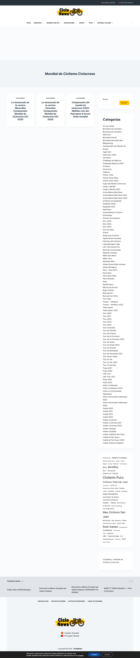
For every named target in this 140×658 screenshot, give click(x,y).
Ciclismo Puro (113, 477)
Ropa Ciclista (108, 290)
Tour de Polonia (109, 348)
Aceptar (94, 655)
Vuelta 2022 (108, 414)
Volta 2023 (107, 382)
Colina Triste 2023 (110, 181)
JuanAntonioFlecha (110, 500)
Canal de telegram (95, 601)
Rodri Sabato (110, 526)
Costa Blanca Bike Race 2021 (115, 195)
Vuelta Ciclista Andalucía (113, 443)
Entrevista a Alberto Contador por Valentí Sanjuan (52, 589)
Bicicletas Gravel (110, 137)
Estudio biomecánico (111, 218)
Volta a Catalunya (110, 385)
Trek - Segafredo (108, 533)
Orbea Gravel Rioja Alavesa (114, 264)
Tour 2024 (107, 325)
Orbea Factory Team (109, 523)
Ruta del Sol (108, 293)
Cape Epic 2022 (109, 155)
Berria (105, 467)
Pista (91, 23)
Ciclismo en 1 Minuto (110, 473)
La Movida (106, 506)
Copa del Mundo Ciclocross (114, 184)
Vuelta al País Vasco (111, 437)
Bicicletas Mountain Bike (113, 140)
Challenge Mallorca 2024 (113, 163)
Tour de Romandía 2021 (112, 354)
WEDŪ (124, 539)
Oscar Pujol (121, 523)
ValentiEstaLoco (108, 539)
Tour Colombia (109, 328)
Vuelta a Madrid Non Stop (113, 434)
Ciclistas (106, 166)
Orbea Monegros (110, 267)
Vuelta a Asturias (110, 420)
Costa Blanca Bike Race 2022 (115, 198)
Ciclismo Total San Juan (115, 482)
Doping (121, 488)
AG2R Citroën (107, 458)
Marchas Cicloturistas (112, 250)
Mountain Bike (69, 23)
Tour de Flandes (109, 330)
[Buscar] (132, 23)
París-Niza (107, 273)
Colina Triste (108, 175)
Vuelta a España (109, 431)
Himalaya (124, 491)
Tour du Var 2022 (110, 362)
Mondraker (106, 520)
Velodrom (118, 539)
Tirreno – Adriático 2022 (113, 305)
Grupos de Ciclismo (111, 235)
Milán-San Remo (109, 255)
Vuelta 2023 (108, 417)
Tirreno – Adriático (110, 302)
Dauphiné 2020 (109, 204)
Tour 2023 (107, 322)
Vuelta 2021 (108, 411)
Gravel (81, 23)
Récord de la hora (110, 287)
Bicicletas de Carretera (112, 129)
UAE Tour (107, 374)
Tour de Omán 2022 (111, 345)
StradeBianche (123, 527)
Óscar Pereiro (106, 542)
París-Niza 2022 (109, 276)
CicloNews (107, 559)
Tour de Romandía (110, 351)
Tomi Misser (116, 530)
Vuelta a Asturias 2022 (112, 425)
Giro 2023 (107, 227)
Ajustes (107, 655)
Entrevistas (107, 215)
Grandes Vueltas (52, 23)
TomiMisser (107, 530)
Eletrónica (107, 209)
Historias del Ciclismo (112, 241)
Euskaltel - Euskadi (114, 491)
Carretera (38, 23)
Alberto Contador (119, 458)
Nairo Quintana (116, 520)
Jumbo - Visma (109, 503)
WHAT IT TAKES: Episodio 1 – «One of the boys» (118, 589)
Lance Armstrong (116, 506)
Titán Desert (108, 307)
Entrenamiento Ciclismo (112, 212)
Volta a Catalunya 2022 (112, 388)
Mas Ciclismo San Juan (114, 514)
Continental (106, 485)
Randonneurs (108, 284)
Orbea (124, 520)
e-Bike (105, 491)
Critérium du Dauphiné (112, 201)
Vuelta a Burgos (109, 428)
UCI (121, 536)
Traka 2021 (107, 368)
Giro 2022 (107, 224)
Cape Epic (107, 152)
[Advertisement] (70, 43)
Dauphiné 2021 (109, 207)
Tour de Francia (109, 333)
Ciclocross (20, 98)
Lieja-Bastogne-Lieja (111, 244)
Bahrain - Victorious (120, 464)
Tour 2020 (107, 313)
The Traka (107, 299)
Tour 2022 (107, 319)
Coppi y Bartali (109, 186)
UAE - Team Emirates (111, 536)
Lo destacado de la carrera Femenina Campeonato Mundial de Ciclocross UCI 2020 (50, 111)
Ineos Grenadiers (110, 494)
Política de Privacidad (76, 601)
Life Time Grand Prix (111, 247)
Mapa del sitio (43, 601)
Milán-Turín (107, 258)
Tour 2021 (107, 316)
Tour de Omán (109, 342)
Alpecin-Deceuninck (109, 461)
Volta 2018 (107, 379)
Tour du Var (107, 359)
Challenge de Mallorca (112, 160)
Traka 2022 (107, 371)
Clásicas (106, 172)
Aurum (110, 464)
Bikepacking (108, 143)
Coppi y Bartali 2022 (111, 189)
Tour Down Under (110, 356)
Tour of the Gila (109, 365)
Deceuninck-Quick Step (110, 488)
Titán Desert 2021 (110, 310)
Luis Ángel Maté (108, 509)
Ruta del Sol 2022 (110, 296)
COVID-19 (113, 485)
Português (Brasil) (126, 2)
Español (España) (109, 2)
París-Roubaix (108, 279)
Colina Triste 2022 (110, 178)
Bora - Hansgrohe (109, 471)
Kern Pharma (121, 503)
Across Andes (108, 126)
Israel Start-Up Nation (111, 497)
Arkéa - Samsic (120, 461)
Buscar (105, 99)
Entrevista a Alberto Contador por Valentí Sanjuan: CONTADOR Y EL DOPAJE (85, 589)
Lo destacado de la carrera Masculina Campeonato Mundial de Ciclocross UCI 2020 (20, 111)
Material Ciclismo (104, 23)
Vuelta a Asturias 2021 (112, 423)
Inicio (29, 23)
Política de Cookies (58, 601)
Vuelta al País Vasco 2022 (113, 440)
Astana (105, 464)
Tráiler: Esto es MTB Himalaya (19, 590)
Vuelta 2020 (108, 408)
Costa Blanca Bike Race (112, 192)
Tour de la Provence (111, 336)
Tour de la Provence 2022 (113, 339)
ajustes (80, 656)
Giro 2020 (107, 221)
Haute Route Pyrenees (112, 238)
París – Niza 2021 (110, 270)
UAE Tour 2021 (109, 377)
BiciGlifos (113, 467)
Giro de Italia (108, 230)
